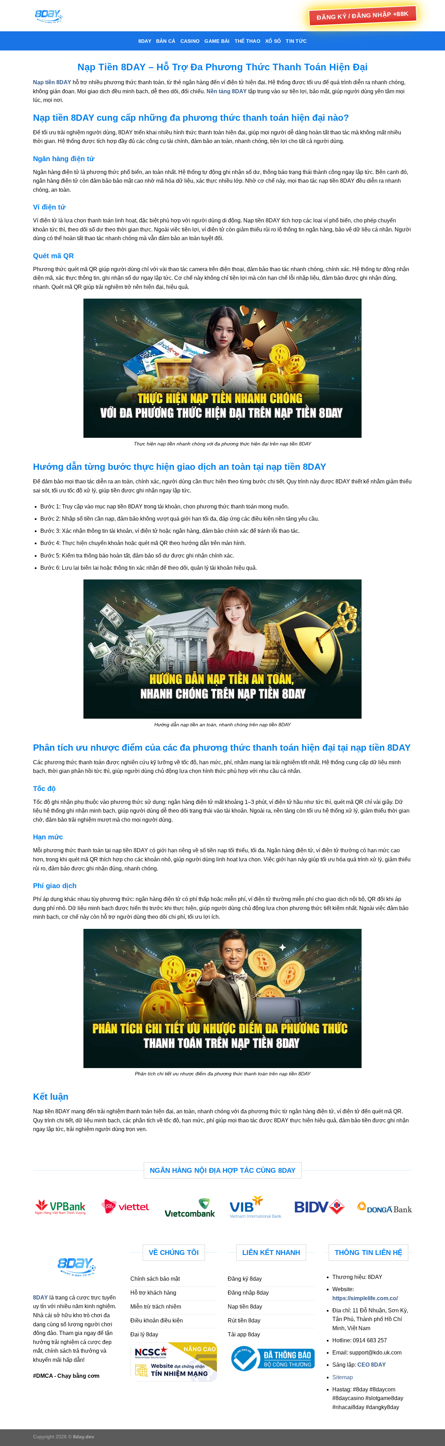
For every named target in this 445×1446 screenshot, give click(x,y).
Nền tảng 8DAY (227, 91)
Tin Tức (296, 41)
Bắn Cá (166, 41)
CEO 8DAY (371, 1365)
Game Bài (216, 41)
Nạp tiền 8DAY (52, 82)
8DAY (144, 41)
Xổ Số (273, 41)
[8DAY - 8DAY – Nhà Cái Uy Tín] (68, 15)
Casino (190, 41)
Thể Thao (247, 41)
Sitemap (342, 1377)
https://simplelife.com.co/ (365, 1298)
